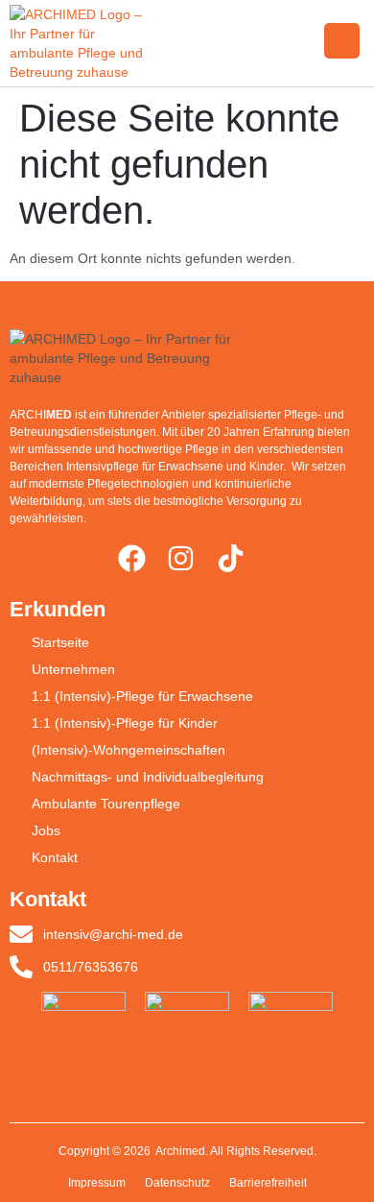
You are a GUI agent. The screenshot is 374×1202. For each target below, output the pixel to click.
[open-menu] (342, 41)
